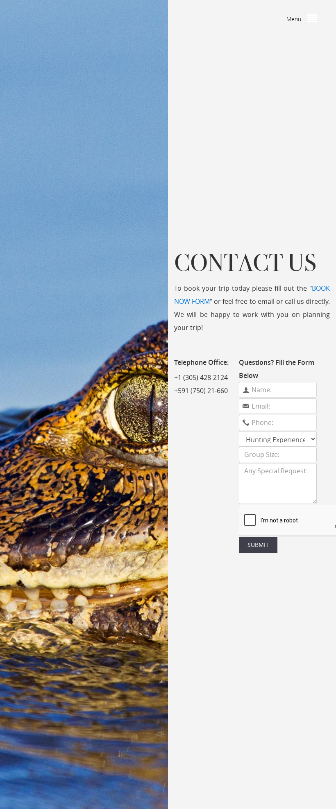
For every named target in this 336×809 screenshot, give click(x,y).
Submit (258, 545)
